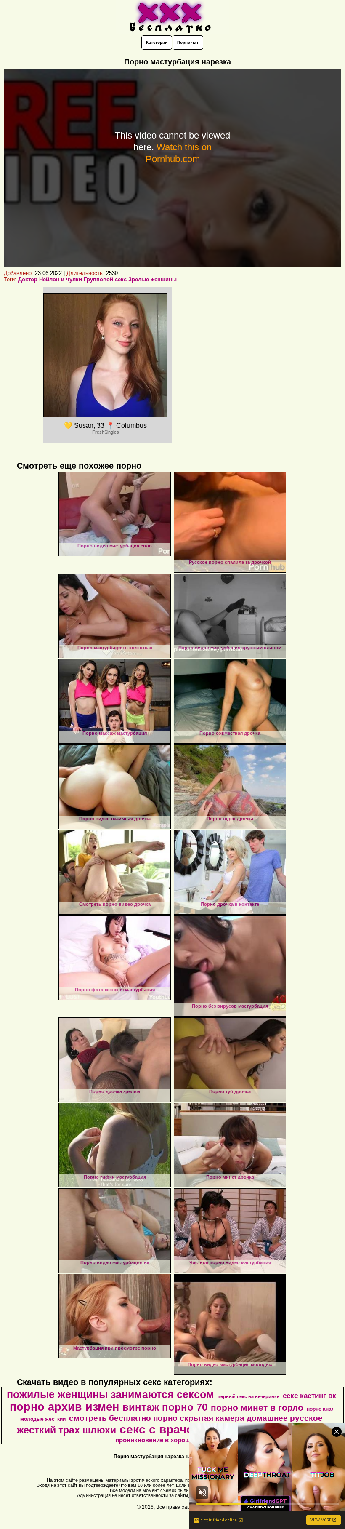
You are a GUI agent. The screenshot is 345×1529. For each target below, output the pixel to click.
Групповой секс (105, 279)
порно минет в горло (257, 1408)
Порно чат (188, 42)
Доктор (27, 279)
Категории (156, 42)
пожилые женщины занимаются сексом (110, 1394)
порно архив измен (64, 1407)
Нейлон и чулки (60, 279)
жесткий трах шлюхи (66, 1430)
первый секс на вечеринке (248, 1396)
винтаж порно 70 (164, 1407)
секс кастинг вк (309, 1395)
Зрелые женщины (152, 279)
